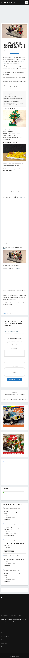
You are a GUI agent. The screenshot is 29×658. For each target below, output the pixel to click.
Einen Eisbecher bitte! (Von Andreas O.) (12, 101)
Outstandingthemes (14, 656)
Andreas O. (21, 197)
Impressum (4, 643)
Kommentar (14, 348)
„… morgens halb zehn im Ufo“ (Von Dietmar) (13, 103)
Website (14, 372)
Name (14, 359)
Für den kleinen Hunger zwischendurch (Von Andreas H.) (13, 99)
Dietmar (5, 248)
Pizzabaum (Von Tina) (8, 94)
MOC (9, 313)
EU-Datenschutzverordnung (8, 646)
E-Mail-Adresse (15, 366)
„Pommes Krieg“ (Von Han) (10, 96)
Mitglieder (18, 83)
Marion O (14, 65)
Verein (12, 313)
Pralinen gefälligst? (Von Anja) (10, 104)
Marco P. (8, 49)
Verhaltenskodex (5, 636)
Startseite (3, 632)
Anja (18, 268)
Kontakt (3, 639)
